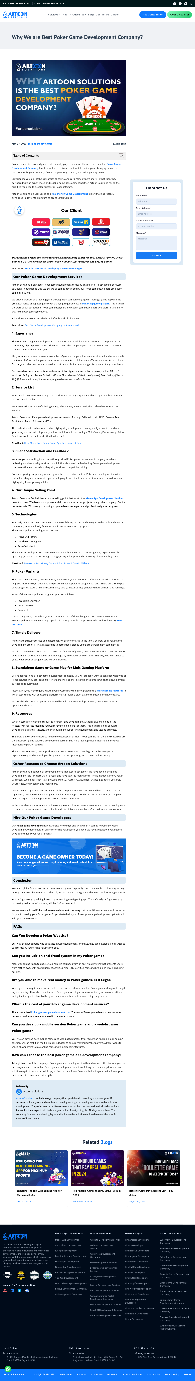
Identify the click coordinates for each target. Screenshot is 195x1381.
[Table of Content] (121, 155)
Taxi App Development (66, 1278)
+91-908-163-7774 (53, 3)
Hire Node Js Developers (137, 1250)
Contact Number (144, 220)
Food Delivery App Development (71, 1283)
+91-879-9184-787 (18, 3)
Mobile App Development (67, 1239)
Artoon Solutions (25, 1098)
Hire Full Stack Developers (137, 1267)
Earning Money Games (40, 143)
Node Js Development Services (105, 1315)
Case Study (79, 14)
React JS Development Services (106, 1310)
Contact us (97, 1374)
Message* (141, 233)
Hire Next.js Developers (136, 1313)
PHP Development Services (103, 1262)
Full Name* (141, 195)
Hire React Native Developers (139, 1308)
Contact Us (102, 14)
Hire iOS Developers (134, 1245)
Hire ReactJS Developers (137, 1294)
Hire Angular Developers (137, 1256)
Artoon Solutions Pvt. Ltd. (16, 1374)
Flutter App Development (67, 1261)
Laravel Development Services (105, 1285)
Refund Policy (172, 1374)
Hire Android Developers (137, 1239)
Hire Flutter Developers (136, 1278)
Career (115, 14)
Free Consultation (152, 14)
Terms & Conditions (131, 1374)
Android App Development (68, 1245)
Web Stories (66, 1374)
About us (82, 1374)
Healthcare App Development (70, 1272)
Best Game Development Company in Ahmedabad (52, 325)
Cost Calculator (179, 14)
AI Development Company (68, 1294)
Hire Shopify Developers (137, 1283)
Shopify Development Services (105, 1304)
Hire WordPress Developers (138, 1288)
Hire (65, 14)
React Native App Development (71, 1256)
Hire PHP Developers (135, 1272)
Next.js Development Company (71, 1288)
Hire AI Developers (134, 1319)
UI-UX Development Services (104, 1290)
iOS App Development (66, 1250)
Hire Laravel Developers (136, 1261)
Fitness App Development (68, 1267)
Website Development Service (105, 1239)
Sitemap (188, 1374)
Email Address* (143, 208)
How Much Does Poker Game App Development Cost (53, 443)
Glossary (112, 1374)
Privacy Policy (153, 1374)
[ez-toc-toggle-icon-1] (120, 155)
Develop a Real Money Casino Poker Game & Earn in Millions (56, 563)
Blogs (91, 14)
